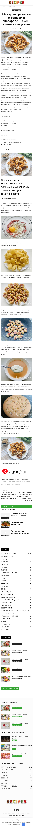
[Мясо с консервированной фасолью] (5, 679)
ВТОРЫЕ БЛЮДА (16, 10)
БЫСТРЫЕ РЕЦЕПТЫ (8, 597)
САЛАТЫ (4, 559)
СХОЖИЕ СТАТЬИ (7, 507)
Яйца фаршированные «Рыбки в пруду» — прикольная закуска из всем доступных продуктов (24, 496)
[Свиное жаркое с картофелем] (5, 524)
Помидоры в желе (16, 642)
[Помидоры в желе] (5, 644)
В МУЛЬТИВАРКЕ (7, 605)
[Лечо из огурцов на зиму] (5, 670)
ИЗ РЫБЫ (4, 584)
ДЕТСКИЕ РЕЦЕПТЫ (8, 613)
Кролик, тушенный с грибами (20, 754)
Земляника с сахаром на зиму (20, 659)
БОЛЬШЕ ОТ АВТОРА (8, 509)
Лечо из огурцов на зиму (19, 668)
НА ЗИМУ (4, 567)
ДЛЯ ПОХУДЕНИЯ (7, 603)
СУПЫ (3, 578)
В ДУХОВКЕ (5, 630)
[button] (30, 2)
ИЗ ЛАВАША (5, 627)
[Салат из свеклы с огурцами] (5, 653)
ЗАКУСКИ (4, 570)
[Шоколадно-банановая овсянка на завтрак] (5, 516)
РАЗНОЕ (4, 581)
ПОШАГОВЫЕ (6, 624)
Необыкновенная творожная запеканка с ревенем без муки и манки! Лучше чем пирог (8, 495)
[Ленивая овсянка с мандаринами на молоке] (5, 533)
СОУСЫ (3, 589)
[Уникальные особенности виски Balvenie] (5, 739)
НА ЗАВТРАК (5, 575)
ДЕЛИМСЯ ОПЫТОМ (8, 554)
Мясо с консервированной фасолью (21, 676)
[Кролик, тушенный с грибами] (5, 756)
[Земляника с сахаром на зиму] (5, 661)
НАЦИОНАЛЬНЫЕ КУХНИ (10, 616)
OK (23, 824)
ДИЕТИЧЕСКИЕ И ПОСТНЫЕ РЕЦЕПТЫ (15, 611)
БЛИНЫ (4, 621)
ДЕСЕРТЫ (4, 565)
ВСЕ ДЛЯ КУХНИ (6, 608)
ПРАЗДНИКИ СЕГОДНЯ (9, 573)
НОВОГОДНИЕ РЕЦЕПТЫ (10, 600)
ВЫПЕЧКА (4, 562)
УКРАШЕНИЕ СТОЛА (8, 594)
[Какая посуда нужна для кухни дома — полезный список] (5, 747)
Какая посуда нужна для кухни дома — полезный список (22, 746)
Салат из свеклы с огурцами (19, 650)
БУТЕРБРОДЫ (6, 592)
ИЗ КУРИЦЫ (5, 619)
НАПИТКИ (4, 586)
